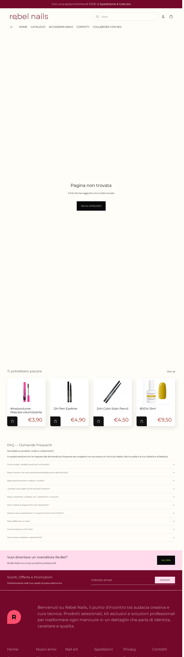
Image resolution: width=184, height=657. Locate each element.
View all (171, 371)
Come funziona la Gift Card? (20, 529)
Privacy (129, 649)
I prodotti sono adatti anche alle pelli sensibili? (28, 489)
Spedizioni (103, 649)
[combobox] (128, 16)
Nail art (71, 649)
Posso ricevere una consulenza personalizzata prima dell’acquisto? (37, 472)
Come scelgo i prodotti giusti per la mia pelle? (28, 464)
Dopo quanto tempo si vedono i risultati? (26, 480)
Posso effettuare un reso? (18, 521)
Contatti (159, 649)
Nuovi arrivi (46, 649)
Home (12, 649)
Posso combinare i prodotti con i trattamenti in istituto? (33, 497)
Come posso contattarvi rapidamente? (24, 537)
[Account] (163, 17)
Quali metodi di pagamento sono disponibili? (28, 505)
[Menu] (11, 27)
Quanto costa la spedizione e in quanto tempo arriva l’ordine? (35, 513)
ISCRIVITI (165, 580)
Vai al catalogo (91, 206)
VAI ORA (166, 560)
